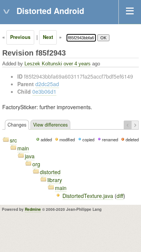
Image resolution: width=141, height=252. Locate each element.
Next (48, 37)
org (36, 164)
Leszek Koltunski (43, 63)
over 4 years (77, 63)
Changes (17, 124)
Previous (20, 37)
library (54, 180)
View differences (50, 124)
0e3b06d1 (44, 91)
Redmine (33, 209)
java (30, 156)
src (13, 140)
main (23, 148)
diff (120, 195)
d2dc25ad (47, 84)
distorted (50, 172)
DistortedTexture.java (87, 195)
